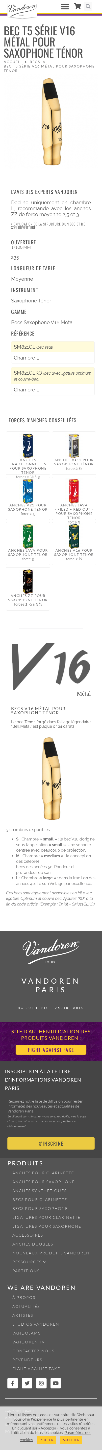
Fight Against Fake (36, 1368)
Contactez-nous (33, 1350)
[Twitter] (27, 1383)
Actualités (26, 1306)
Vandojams (26, 1333)
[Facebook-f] (12, 1383)
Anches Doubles (32, 1244)
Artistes (22, 1315)
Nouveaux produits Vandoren (51, 1252)
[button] (65, 6)
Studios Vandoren (35, 1324)
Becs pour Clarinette (39, 1199)
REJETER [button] (46, 1440)
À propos (23, 1297)
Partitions (26, 1270)
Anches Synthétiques (39, 1190)
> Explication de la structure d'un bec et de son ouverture (48, 225)
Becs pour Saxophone (40, 1208)
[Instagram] (41, 1383)
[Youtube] (56, 1383)
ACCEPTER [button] (71, 1440)
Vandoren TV (28, 1341)
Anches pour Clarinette (43, 1172)
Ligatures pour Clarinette (46, 1217)
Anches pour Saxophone (43, 1181)
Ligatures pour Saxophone (46, 1226)
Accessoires (27, 1235)
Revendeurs (27, 1359)
